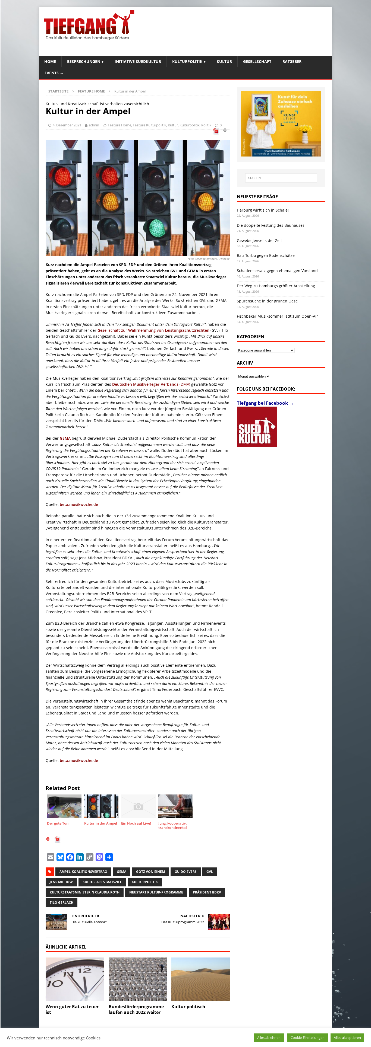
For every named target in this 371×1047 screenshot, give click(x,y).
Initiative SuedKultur (138, 61)
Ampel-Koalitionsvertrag (83, 871)
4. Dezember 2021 (67, 125)
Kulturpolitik (187, 61)
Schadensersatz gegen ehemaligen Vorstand (277, 270)
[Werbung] (281, 124)
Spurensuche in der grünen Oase (267, 301)
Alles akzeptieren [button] (347, 1037)
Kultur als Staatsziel (102, 882)
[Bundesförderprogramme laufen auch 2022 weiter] (138, 979)
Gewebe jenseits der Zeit (259, 240)
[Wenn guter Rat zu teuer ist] (75, 979)
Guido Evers (186, 871)
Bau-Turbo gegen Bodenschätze (266, 255)
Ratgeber (291, 61)
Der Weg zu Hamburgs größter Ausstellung (276, 285)
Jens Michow (61, 882)
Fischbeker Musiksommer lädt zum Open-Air (277, 316)
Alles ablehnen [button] (269, 1037)
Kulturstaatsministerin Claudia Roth (85, 892)
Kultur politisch (188, 1007)
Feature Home (119, 125)
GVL (209, 871)
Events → (54, 72)
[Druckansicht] (225, 131)
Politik (206, 125)
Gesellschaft (257, 61)
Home (50, 61)
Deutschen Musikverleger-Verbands (145, 384)
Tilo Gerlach (61, 902)
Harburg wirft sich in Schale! (263, 210)
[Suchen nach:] (281, 178)
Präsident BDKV (207, 892)
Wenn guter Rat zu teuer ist (72, 1009)
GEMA (65, 438)
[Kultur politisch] (200, 979)
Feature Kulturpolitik (149, 125)
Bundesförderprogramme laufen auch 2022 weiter (136, 1009)
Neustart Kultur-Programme (156, 892)
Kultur (224, 61)
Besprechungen (83, 61)
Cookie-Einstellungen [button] (308, 1037)
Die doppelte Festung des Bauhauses (270, 225)
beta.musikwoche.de (79, 504)
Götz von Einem (150, 871)
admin (94, 125)
